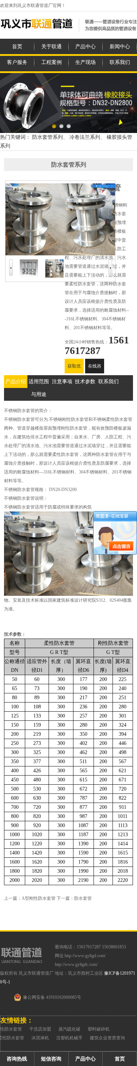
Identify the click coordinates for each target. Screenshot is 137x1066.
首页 (17, 46)
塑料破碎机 (99, 1029)
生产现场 (85, 62)
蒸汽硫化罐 (69, 1029)
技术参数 (85, 381)
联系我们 (120, 62)
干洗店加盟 (40, 1029)
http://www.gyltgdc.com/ (76, 964)
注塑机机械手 (69, 1037)
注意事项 (62, 381)
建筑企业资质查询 (107, 1037)
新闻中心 (120, 46)
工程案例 (51, 62)
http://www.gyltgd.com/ (85, 955)
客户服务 (17, 62)
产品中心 (85, 46)
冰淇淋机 (40, 1037)
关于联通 (51, 46)
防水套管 (83, 898)
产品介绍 (15, 381)
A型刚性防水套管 (39, 898)
